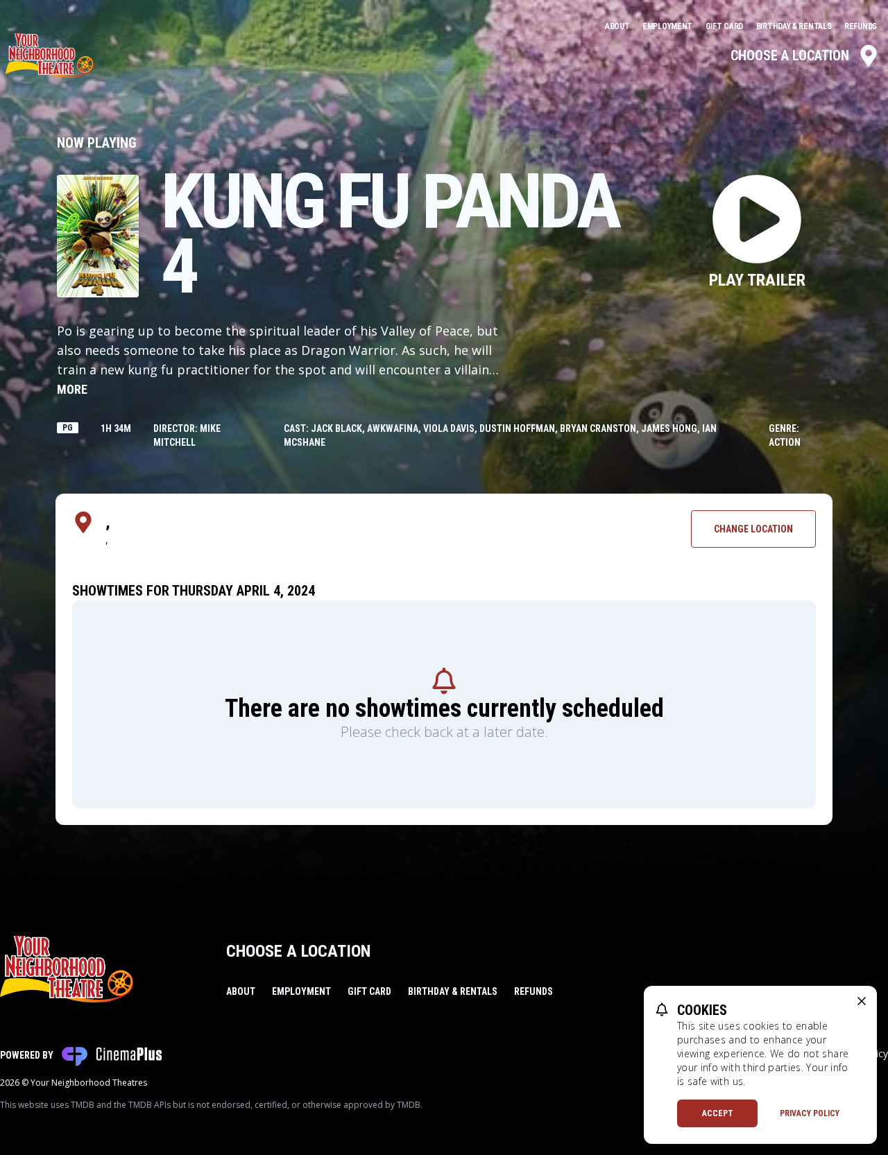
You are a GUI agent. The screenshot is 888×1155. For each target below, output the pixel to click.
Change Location (753, 529)
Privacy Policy (809, 1113)
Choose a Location (790, 55)
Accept (717, 1113)
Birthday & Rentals (794, 26)
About (618, 26)
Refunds (860, 26)
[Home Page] (49, 55)
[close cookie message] (862, 1001)
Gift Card (725, 26)
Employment (668, 26)
